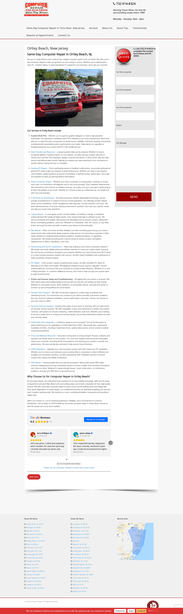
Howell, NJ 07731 (32, 568)
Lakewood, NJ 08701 (33, 584)
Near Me (76, 541)
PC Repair (35, 262)
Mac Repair (36, 230)
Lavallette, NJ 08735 (80, 524)
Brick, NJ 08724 (32, 544)
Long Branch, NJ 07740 (81, 527)
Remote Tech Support (40, 292)
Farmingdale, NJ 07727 (34, 554)
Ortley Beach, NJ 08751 (81, 551)
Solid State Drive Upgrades (43, 322)
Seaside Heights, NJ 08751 (82, 564)
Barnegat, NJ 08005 (33, 527)
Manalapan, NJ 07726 (80, 531)
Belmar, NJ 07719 (32, 537)
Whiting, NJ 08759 (79, 591)
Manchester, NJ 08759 (81, 537)
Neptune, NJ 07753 (80, 544)
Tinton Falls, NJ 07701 (81, 578)
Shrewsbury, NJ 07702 (81, 571)
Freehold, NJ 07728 (33, 561)
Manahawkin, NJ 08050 (81, 534)
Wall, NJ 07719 (78, 584)
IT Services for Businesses (42, 197)
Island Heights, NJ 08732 (35, 571)
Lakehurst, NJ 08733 (33, 581)
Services (93, 28)
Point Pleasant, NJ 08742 (82, 557)
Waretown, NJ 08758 (80, 588)
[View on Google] (32, 434)
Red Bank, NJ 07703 (80, 561)
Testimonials (140, 28)
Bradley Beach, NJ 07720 (35, 541)
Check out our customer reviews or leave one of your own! (68, 467)
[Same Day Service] (36, 14)
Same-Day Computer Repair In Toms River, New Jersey (56, 28)
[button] (27, 443)
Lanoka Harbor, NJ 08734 (35, 588)
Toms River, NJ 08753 (81, 581)
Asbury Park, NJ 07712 (34, 524)
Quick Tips (122, 28)
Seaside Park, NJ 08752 (81, 568)
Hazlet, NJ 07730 (32, 564)
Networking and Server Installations (46, 246)
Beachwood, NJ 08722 (34, 534)
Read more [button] (35, 452)
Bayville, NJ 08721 (33, 531)
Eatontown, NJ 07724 (34, 551)
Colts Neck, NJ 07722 (34, 547)
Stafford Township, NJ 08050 (83, 574)
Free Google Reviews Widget (70, 464)
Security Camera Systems (42, 306)
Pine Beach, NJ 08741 (81, 554)
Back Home (34, 477)
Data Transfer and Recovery (43, 152)
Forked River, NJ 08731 (34, 557)
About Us (107, 28)
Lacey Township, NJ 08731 (36, 578)
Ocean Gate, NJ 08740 (81, 547)
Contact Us (64, 35)
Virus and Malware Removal (43, 335)
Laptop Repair (37, 214)
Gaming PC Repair (39, 168)
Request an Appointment (40, 35)
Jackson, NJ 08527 (33, 574)
